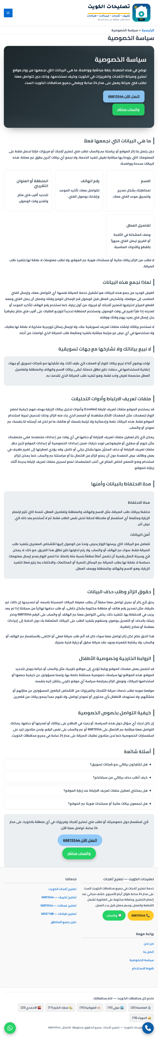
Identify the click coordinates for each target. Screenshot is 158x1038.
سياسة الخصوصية (141, 960)
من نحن (149, 943)
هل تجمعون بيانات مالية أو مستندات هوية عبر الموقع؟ (108, 803)
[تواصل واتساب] (10, 1028)
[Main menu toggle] (8, 13)
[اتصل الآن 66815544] (148, 1028)
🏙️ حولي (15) (116, 1007)
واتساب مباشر (128, 109)
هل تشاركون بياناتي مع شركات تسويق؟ (119, 764)
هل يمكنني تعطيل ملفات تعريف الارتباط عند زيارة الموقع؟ (106, 790)
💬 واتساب (114, 915)
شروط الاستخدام (143, 968)
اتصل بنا (148, 952)
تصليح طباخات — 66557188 (58, 914)
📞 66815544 (140, 915)
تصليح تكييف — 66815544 (58, 897)
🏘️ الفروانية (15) (90, 1007)
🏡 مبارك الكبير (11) (60, 1007)
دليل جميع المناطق (63, 922)
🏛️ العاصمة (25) (141, 1007)
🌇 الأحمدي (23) (31, 1007)
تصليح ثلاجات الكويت (62, 889)
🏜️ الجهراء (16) (141, 1017)
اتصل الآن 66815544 (124, 96)
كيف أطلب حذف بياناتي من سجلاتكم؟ (120, 777)
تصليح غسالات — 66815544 (58, 905)
